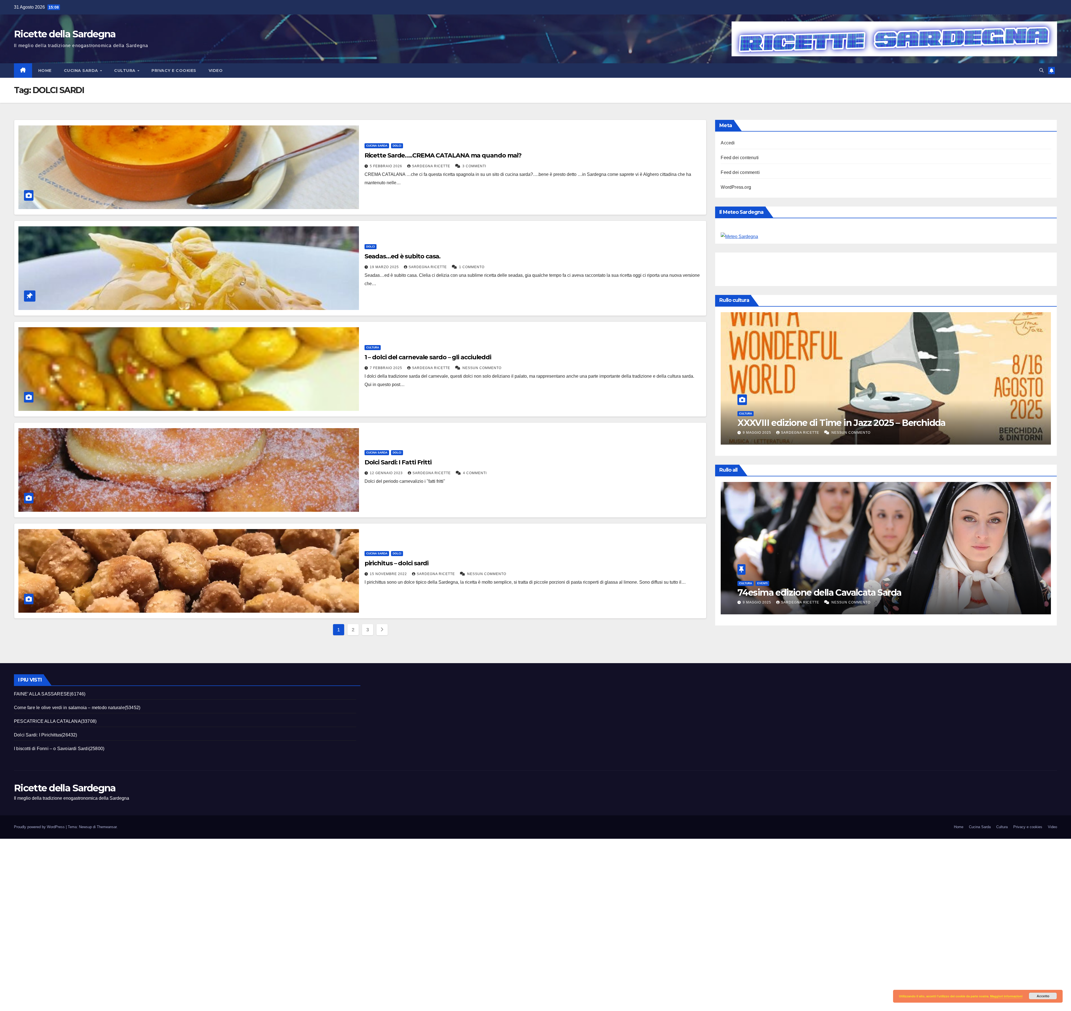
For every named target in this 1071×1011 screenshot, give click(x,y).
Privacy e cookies (173, 70)
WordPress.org (736, 187)
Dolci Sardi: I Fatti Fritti (398, 462)
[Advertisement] (822, 267)
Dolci (397, 145)
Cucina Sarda (82, 70)
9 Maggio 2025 (757, 602)
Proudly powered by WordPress (40, 827)
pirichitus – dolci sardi (397, 563)
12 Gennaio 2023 (387, 473)
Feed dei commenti (740, 172)
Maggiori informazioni (1006, 996)
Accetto (1043, 995)
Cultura (125, 70)
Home (45, 70)
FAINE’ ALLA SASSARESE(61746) (50, 694)
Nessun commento (481, 368)
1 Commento (471, 267)
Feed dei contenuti (740, 157)
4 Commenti (475, 473)
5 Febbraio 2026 (386, 166)
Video (216, 70)
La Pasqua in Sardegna (785, 422)
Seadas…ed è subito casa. (403, 256)
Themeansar (107, 827)
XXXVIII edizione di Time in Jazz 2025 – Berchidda (841, 592)
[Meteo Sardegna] (739, 236)
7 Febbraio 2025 (386, 368)
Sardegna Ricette (431, 166)
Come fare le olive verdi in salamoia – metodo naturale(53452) (77, 707)
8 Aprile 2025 (757, 433)
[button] (1041, 70)
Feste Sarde (767, 413)
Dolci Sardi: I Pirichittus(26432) (45, 735)
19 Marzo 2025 (385, 267)
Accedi (728, 142)
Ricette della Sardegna (65, 34)
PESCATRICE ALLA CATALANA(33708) (55, 721)
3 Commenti (474, 166)
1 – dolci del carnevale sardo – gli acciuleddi (428, 357)
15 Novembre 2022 (389, 574)
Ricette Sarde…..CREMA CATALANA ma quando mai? (443, 155)
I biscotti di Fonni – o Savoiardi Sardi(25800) (59, 748)
